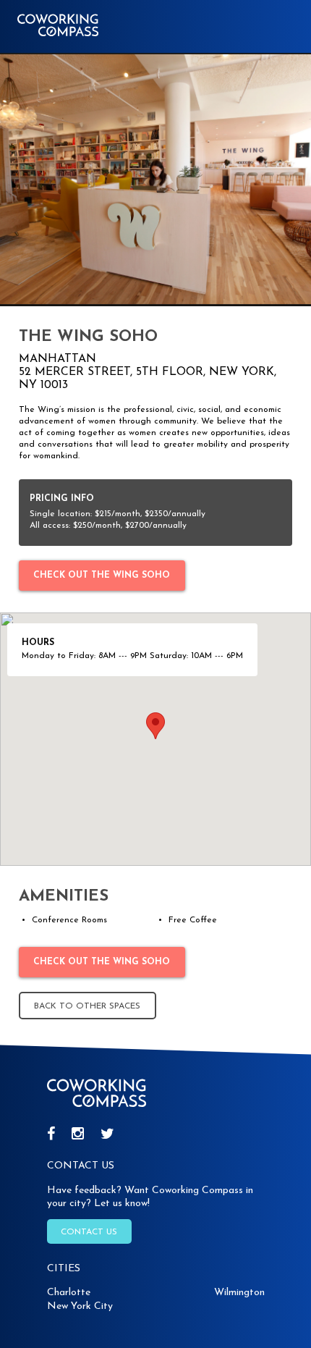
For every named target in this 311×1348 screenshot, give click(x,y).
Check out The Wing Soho (101, 575)
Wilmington (239, 1292)
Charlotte (68, 1292)
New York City (80, 1306)
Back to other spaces (87, 1006)
